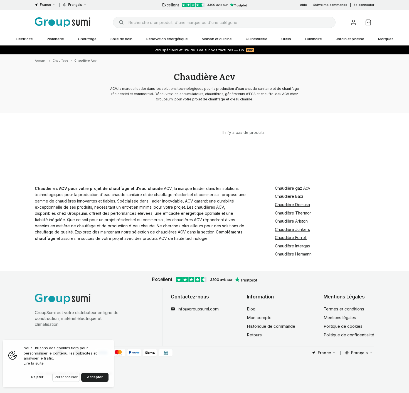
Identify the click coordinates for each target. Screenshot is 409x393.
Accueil (40, 60)
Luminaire (313, 39)
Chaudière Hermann (293, 254)
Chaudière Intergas (292, 245)
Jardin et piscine (350, 39)
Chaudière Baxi (289, 196)
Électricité (24, 39)
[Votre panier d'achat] (368, 22)
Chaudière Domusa (292, 204)
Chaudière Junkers (292, 229)
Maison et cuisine (217, 39)
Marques (385, 39)
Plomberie (55, 39)
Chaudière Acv (85, 60)
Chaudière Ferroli (291, 237)
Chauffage (87, 39)
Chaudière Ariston (291, 221)
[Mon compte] (353, 22)
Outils (286, 39)
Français (75, 5)
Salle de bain (121, 39)
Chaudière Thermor (293, 213)
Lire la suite (34, 363)
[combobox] (224, 22)
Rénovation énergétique (167, 39)
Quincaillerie (256, 39)
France (45, 5)
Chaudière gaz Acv (292, 188)
